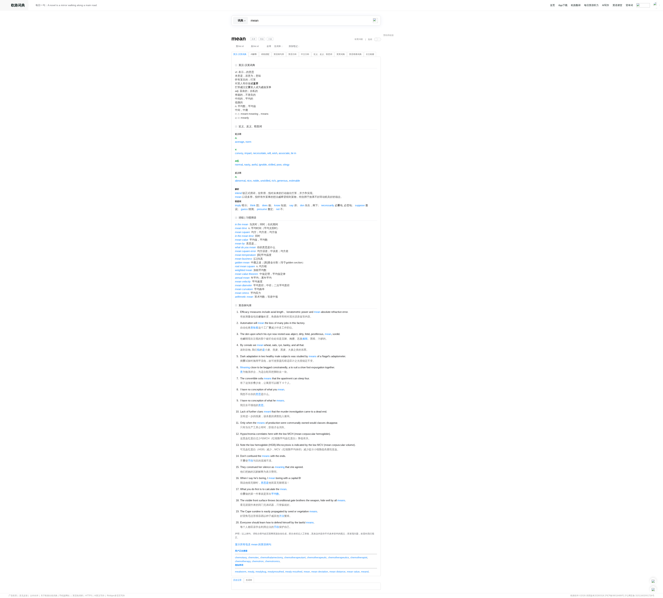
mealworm (240, 571)
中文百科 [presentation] (305, 54)
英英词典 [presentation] (341, 54)
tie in (293, 153)
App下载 (563, 5)
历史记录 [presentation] (237, 580)
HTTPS (88, 595)
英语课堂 (617, 5)
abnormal (240, 180)
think (253, 205)
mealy (251, 571)
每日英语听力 (591, 5)
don (302, 205)
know (277, 205)
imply (238, 205)
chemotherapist (358, 557)
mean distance (337, 571)
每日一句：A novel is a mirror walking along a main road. (66, 5)
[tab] (239, 54)
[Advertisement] (409, 91)
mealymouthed (276, 571)
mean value (353, 571)
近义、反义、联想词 (250, 126)
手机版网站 (64, 595)
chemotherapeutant (295, 557)
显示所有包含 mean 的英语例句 (253, 544)
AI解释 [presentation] (254, 54)
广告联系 (13, 595)
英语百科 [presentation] (292, 54)
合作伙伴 (34, 595)
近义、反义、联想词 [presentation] (323, 54)
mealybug (261, 571)
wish (274, 153)
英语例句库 (245, 305)
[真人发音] (354, 311)
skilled (271, 164)
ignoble (263, 164)
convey (239, 153)
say (291, 205)
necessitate (259, 153)
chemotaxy (241, 557)
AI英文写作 (99, 595)
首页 (552, 5)
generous (282, 180)
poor (279, 164)
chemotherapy (243, 561)
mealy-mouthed (293, 571)
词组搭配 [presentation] (265, 54)
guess (244, 209)
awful (254, 164)
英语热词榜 (78, 595)
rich (274, 180)
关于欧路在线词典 (49, 595)
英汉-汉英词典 (247, 65)
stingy (286, 164)
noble (256, 180)
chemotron (258, 561)
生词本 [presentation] (249, 580)
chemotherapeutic (317, 557)
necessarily (327, 205)
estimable (294, 180)
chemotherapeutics (338, 557)
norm (248, 141)
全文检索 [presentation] (370, 54)
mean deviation (319, 571)
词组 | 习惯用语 (247, 217)
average (239, 141)
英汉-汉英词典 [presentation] (239, 54)
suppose (360, 205)
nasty (247, 164)
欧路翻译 (576, 5)
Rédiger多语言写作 (116, 595)
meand (365, 571)
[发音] (33, 5)
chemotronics (272, 561)
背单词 (629, 5)
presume (262, 209)
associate (284, 153)
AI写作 (605, 5)
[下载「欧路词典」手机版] (653, 581)
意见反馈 (23, 595)
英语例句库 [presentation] (279, 54)
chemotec (253, 557)
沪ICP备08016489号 (614, 595)
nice (249, 180)
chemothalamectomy (271, 557)
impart (248, 153)
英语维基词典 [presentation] (355, 54)
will (269, 153)
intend (238, 193)
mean (238, 197)
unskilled (265, 180)
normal (239, 164)
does (265, 205)
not (278, 209)
